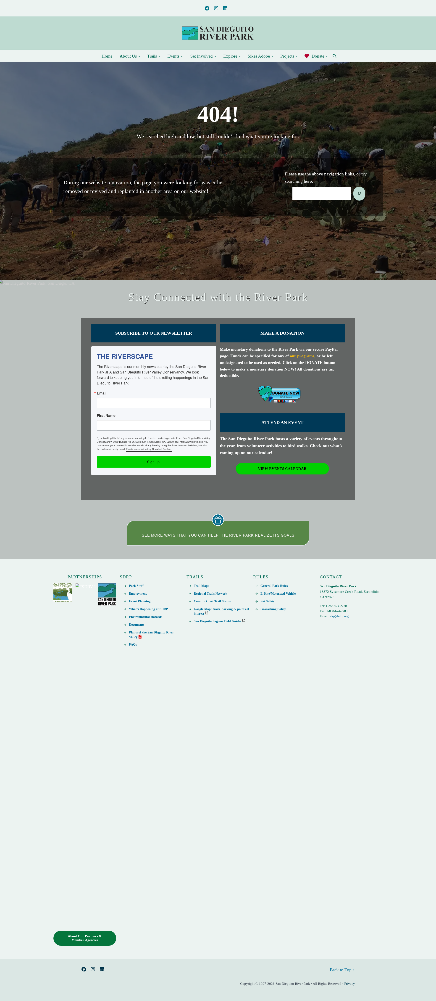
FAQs (133, 644)
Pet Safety (267, 601)
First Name (106, 415)
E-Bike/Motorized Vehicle (278, 593)
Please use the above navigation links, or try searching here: (326, 177)
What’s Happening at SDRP (148, 609)
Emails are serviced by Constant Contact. (149, 449)
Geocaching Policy (273, 609)
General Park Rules (274, 586)
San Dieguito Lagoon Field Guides (218, 621)
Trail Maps (201, 586)
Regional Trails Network (210, 593)
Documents (136, 624)
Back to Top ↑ (342, 969)
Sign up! (153, 461)
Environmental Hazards (145, 617)
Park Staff (136, 586)
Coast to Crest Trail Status (212, 601)
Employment (138, 593)
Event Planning (139, 601)
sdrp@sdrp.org (339, 616)
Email (101, 393)
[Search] (359, 194)
